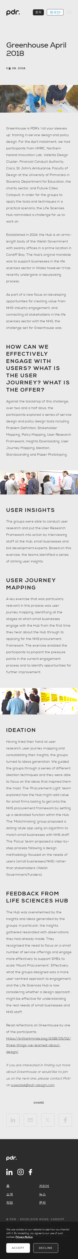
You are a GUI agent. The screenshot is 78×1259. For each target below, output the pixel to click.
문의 (38, 12)
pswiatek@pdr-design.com (32, 1085)
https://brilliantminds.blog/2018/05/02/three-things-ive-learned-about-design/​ (38, 1045)
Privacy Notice (24, 1237)
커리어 (44, 1186)
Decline (46, 1248)
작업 (9, 1202)
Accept (18, 1248)
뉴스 (42, 1194)
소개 (9, 1194)
